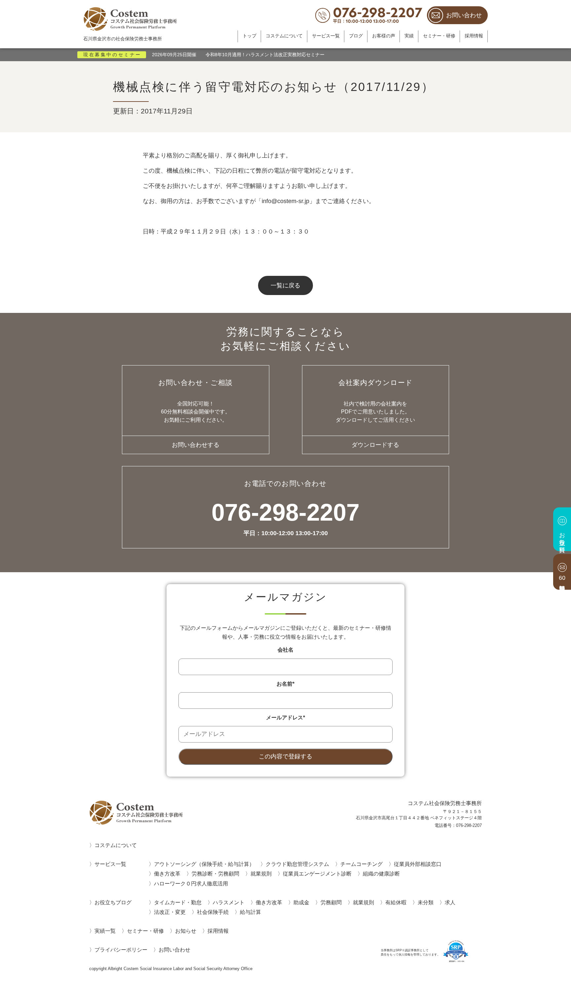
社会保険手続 (213, 912)
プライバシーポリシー (121, 950)
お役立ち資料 (562, 535)
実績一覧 (105, 931)
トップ (249, 35)
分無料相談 (562, 578)
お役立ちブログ (113, 902)
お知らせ (185, 931)
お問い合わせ (464, 15)
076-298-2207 (285, 518)
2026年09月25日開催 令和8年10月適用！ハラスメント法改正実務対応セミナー (238, 54)
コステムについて (284, 35)
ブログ (356, 35)
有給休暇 (395, 902)
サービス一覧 (326, 35)
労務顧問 (331, 902)
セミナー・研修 (439, 35)
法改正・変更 (170, 912)
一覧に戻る (285, 285)
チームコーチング (361, 864)
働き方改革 (167, 873)
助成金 (301, 902)
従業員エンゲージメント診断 (317, 873)
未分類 (426, 902)
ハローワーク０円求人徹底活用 (191, 883)
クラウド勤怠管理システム (297, 864)
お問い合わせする (195, 445)
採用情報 (474, 35)
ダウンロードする (375, 445)
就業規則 (261, 873)
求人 (450, 902)
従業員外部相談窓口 (417, 864)
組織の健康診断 (381, 873)
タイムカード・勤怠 (178, 902)
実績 (409, 35)
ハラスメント (229, 902)
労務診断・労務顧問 (215, 873)
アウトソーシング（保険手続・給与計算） (204, 864)
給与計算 (250, 912)
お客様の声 (383, 35)
